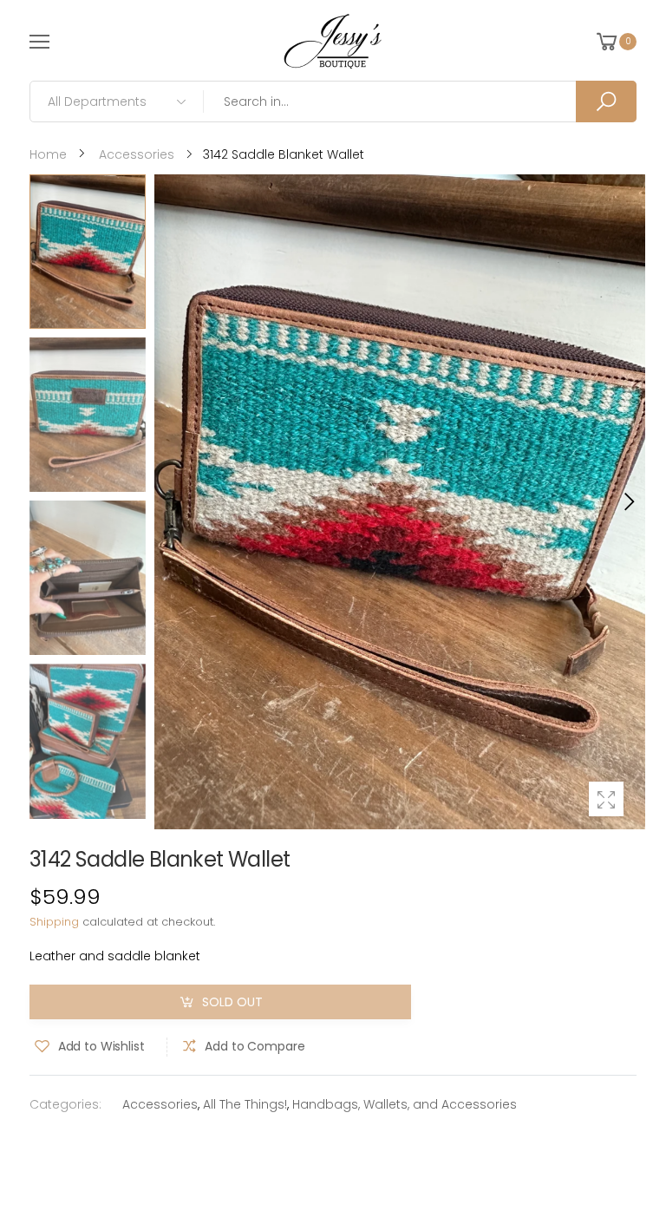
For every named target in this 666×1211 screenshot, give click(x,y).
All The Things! (245, 1104)
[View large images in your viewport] (606, 799)
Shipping (54, 921)
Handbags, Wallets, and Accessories (404, 1104)
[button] (627, 501)
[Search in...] (606, 101)
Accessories (160, 1104)
